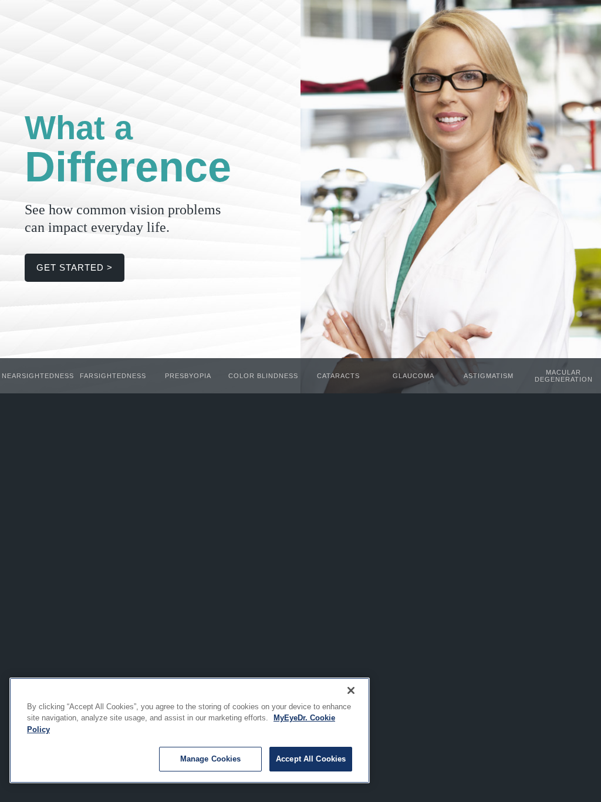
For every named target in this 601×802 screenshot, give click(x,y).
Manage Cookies (210, 758)
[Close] (351, 690)
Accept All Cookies (311, 758)
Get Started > (74, 267)
